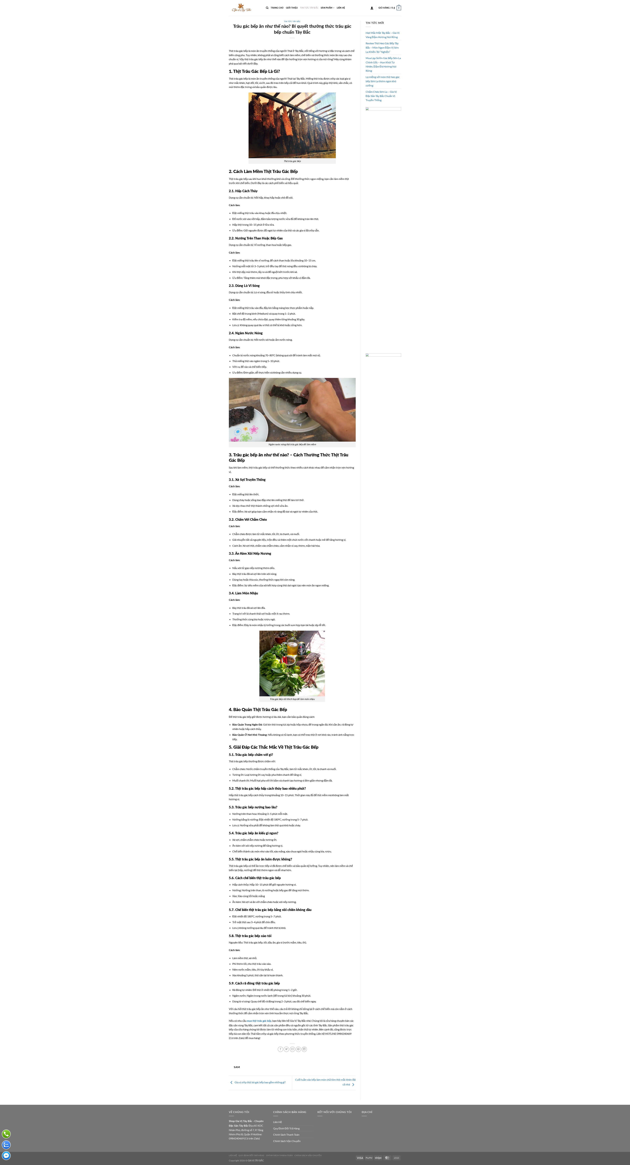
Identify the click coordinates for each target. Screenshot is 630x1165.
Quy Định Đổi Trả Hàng (286, 1128)
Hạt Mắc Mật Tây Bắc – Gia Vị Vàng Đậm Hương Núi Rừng (382, 35)
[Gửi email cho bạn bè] (292, 1049)
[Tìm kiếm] (267, 8)
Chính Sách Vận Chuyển (287, 1141)
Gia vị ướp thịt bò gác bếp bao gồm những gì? (259, 1082)
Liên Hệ (341, 8)
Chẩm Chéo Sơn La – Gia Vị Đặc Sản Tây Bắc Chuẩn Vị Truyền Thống (381, 96)
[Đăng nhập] (372, 7)
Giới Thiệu (292, 8)
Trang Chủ (277, 8)
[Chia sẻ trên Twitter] (286, 1049)
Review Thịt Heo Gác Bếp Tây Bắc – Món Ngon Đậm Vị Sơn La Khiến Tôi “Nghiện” (382, 47)
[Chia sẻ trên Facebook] (280, 1049)
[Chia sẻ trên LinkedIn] (304, 1049)
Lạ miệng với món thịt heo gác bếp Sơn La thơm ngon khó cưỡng (382, 81)
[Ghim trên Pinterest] (298, 1049)
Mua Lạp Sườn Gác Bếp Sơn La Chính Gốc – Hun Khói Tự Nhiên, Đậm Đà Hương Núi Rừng (383, 64)
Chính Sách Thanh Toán (286, 1134)
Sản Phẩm (326, 8)
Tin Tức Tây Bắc (309, 8)
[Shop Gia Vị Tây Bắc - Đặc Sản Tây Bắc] (245, 8)
